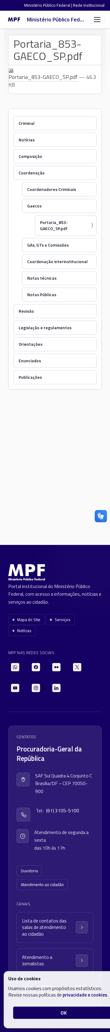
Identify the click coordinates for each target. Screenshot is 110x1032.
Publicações (30, 377)
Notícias (27, 139)
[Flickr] (56, 667)
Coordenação (32, 173)
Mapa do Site (28, 620)
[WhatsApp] (15, 667)
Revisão (26, 311)
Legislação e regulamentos (45, 327)
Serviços (63, 620)
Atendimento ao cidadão (42, 884)
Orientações (30, 344)
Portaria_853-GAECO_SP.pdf (44, 77)
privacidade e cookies (85, 994)
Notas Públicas (41, 294)
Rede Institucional (89, 5)
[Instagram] (36, 688)
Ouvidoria (29, 871)
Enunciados (30, 360)
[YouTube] (15, 688)
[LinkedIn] (56, 688)
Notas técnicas (42, 278)
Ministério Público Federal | (48, 5)
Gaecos (34, 206)
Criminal (27, 123)
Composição (30, 156)
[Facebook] (36, 667)
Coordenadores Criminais (51, 189)
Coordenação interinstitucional (57, 261)
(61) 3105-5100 (62, 810)
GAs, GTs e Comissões (48, 245)
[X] (77, 667)
